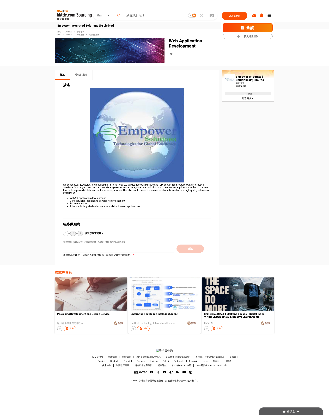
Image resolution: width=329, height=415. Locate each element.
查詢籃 (291, 411)
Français (141, 361)
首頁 (59, 32)
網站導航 (162, 365)
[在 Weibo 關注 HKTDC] (171, 372)
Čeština (101, 361)
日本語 (228, 361)
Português (179, 361)
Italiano (154, 361)
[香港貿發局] (164, 350)
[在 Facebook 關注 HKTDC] (151, 372)
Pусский (193, 361)
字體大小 (233, 356)
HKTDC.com (97, 356)
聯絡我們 (126, 356)
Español (128, 361)
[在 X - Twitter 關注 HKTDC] (158, 372)
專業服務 (80, 32)
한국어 (216, 361)
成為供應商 (235, 15)
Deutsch (114, 361)
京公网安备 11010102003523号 (211, 365)
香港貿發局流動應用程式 (148, 356)
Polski (166, 361)
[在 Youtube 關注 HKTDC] (184, 372)
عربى (205, 361)
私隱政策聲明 (123, 365)
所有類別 (68, 32)
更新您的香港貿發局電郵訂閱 (209, 356)
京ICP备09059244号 (181, 365)
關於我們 (112, 356)
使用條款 (106, 365)
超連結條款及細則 (144, 365)
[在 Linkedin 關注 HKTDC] (164, 372)
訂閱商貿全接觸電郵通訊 (178, 356)
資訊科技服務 (94, 35)
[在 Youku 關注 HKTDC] (190, 372)
